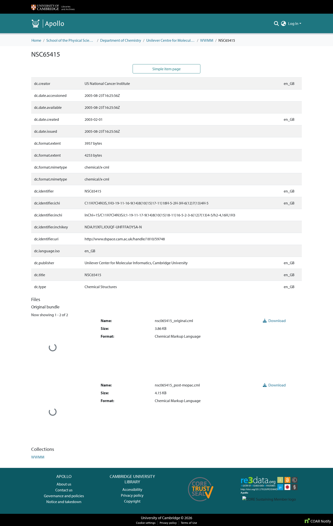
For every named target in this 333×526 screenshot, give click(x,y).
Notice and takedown (63, 501)
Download (277, 320)
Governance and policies (64, 495)
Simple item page (166, 68)
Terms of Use (189, 523)
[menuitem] (284, 23)
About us (64, 484)
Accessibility (132, 489)
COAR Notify (320, 521)
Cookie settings (146, 523)
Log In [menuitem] (293, 23)
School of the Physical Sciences (70, 40)
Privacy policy (132, 495)
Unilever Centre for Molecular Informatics (170, 40)
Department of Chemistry (120, 40)
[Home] (53, 7)
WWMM (206, 40)
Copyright (132, 501)
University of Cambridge (160, 517)
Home (36, 40)
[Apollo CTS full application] (201, 503)
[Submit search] (277, 23)
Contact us (63, 489)
